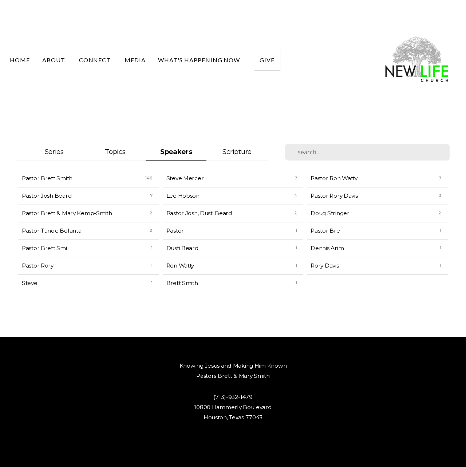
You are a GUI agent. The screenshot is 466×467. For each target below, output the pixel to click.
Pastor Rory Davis (334, 195)
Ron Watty (180, 265)
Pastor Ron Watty (334, 178)
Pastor (175, 230)
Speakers (176, 151)
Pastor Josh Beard (47, 195)
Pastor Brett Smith (47, 178)
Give (267, 59)
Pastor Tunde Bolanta (51, 230)
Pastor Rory (38, 265)
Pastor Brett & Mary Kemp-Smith (67, 213)
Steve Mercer (185, 178)
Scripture (236, 151)
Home (20, 59)
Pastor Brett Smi (44, 248)
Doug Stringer (330, 213)
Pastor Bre (325, 230)
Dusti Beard (182, 248)
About (54, 59)
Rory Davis (325, 265)
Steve (29, 283)
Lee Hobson (183, 195)
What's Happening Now (199, 59)
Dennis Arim (327, 248)
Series (54, 151)
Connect (95, 59)
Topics (115, 151)
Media (135, 59)
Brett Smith (182, 283)
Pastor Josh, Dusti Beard (199, 213)
